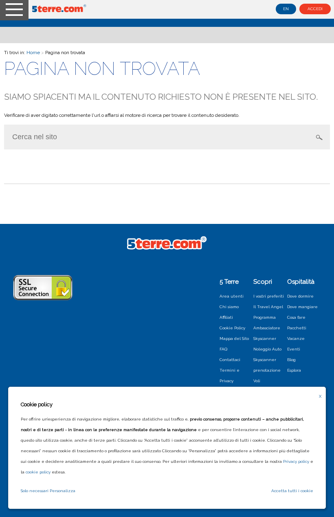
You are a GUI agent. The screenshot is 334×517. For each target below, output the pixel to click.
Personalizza (62, 491)
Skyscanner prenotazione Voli (267, 370)
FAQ (223, 349)
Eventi (293, 349)
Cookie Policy (232, 328)
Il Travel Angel (268, 307)
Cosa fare (296, 317)
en (286, 9)
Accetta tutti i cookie (292, 491)
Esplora (294, 370)
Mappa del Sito (234, 338)
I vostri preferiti (268, 296)
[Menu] (14, 10)
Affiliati (226, 317)
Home (33, 52)
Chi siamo (229, 307)
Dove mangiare (302, 307)
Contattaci (230, 359)
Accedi (315, 9)
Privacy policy (296, 461)
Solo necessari (34, 491)
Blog (291, 359)
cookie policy (38, 472)
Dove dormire (300, 296)
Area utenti (232, 296)
